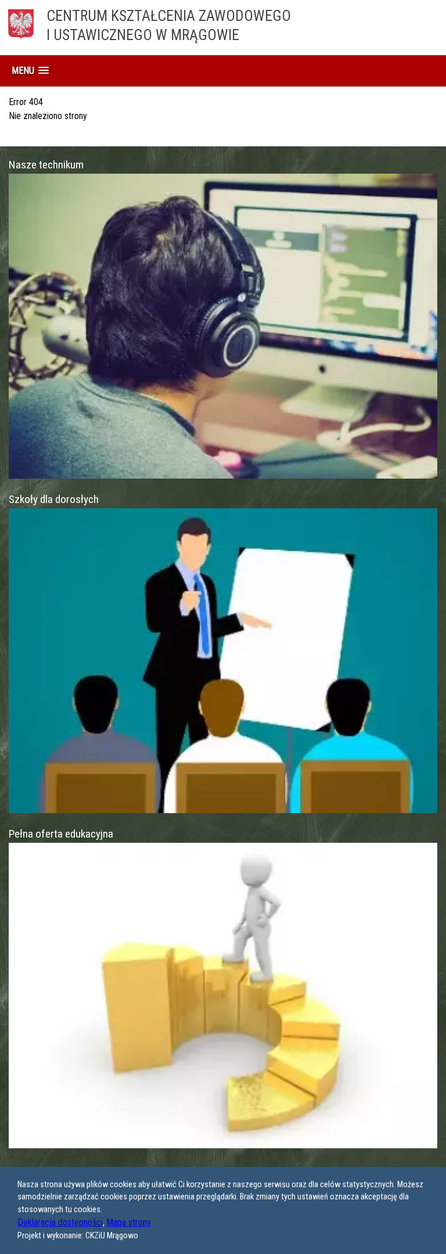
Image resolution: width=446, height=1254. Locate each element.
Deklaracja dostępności (60, 1222)
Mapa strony (128, 1222)
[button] (30, 70)
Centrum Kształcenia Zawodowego (168, 25)
